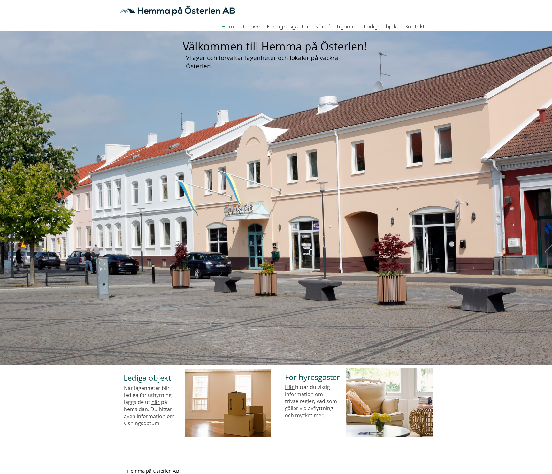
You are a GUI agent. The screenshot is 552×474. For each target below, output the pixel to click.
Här (290, 387)
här (155, 402)
